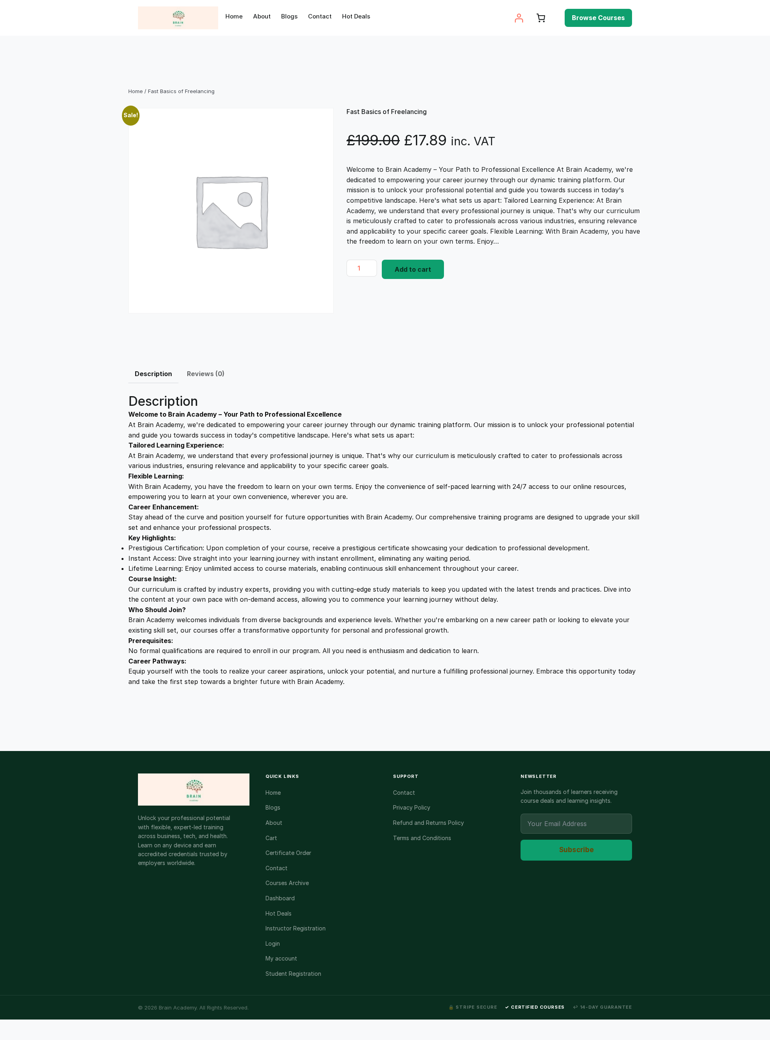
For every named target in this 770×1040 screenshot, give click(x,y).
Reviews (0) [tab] (206, 374)
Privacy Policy (411, 807)
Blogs (272, 807)
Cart (271, 837)
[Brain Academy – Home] (193, 789)
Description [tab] (153, 374)
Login (272, 943)
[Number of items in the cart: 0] (541, 18)
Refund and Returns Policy (428, 822)
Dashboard (280, 898)
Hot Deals (278, 913)
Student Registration (293, 973)
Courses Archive (287, 882)
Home (135, 91)
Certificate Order (288, 852)
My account (281, 958)
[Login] (519, 18)
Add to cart (413, 269)
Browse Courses (598, 18)
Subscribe (576, 850)
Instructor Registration (295, 928)
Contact (276, 868)
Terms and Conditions (422, 837)
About (273, 822)
